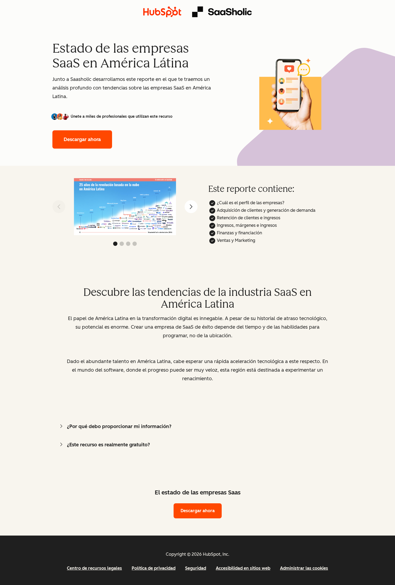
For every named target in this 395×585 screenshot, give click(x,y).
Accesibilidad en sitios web (243, 568)
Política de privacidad (153, 568)
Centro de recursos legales (94, 568)
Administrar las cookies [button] (304, 568)
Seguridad (195, 568)
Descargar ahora (82, 139)
